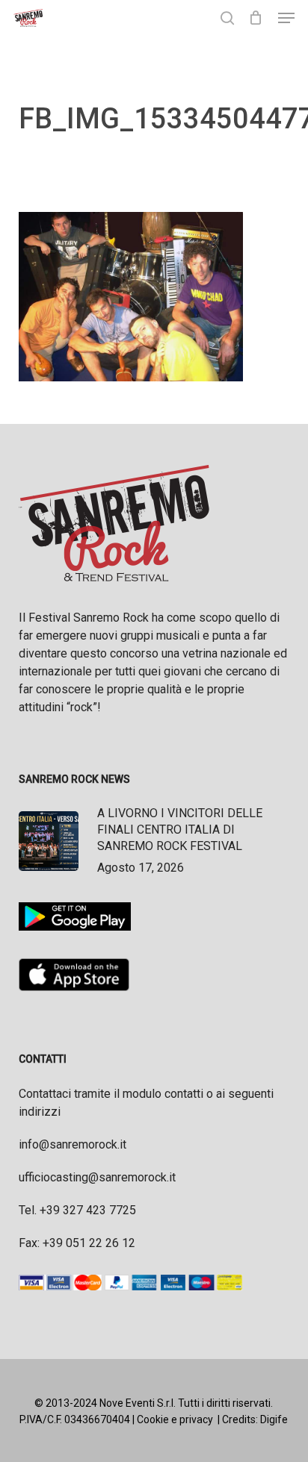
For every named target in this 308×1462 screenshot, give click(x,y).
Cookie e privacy (175, 1419)
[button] (286, 17)
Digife (274, 1419)
